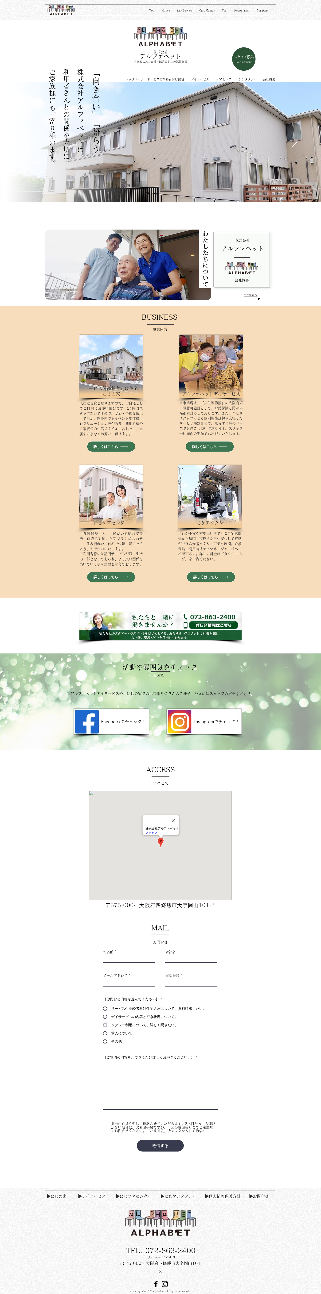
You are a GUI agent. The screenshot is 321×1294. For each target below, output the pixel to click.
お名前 (108, 952)
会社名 (170, 952)
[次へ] (295, 142)
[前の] (26, 142)
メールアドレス (115, 975)
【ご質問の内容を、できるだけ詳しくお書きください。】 (149, 1057)
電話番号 (172, 975)
